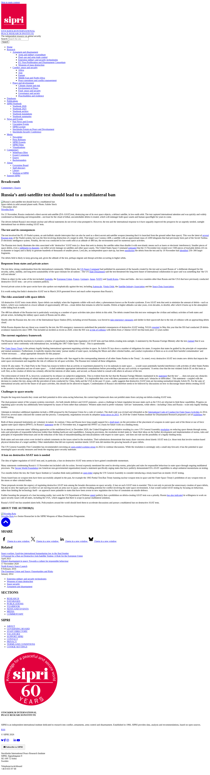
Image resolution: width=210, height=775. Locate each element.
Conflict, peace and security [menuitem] (25, 67)
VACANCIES (13, 634)
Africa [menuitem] (21, 70)
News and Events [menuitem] (15, 119)
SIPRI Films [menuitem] (18, 145)
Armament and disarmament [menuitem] (25, 52)
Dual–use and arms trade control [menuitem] (32, 57)
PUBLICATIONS (15, 603)
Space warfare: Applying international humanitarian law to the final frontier (35, 553)
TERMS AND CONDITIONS (21, 644)
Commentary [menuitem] (13, 150)
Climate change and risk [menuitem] (29, 85)
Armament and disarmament (19, 586)
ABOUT (11, 626)
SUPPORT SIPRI (15, 636)
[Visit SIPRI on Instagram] (7, 740)
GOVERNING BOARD (18, 628)
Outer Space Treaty (14, 348)
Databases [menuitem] (11, 98)
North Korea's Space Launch (14, 566)
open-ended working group (83, 447)
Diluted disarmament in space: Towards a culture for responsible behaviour (34, 561)
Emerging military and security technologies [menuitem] (38, 60)
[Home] (14, 28)
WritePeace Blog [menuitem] (20, 152)
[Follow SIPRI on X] (11, 741)
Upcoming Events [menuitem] (21, 124)
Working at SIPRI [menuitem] (21, 173)
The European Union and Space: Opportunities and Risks (27, 571)
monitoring (130, 250)
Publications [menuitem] (12, 101)
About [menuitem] (10, 163)
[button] (5, 525)
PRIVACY (12, 641)
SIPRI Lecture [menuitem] (19, 126)
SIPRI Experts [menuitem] (19, 142)
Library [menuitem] (16, 170)
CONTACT (12, 639)
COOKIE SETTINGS (17, 646)
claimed (190, 341)
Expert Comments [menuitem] (21, 155)
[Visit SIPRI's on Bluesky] (2, 740)
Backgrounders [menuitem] (19, 160)
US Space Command (89, 269)
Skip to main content (10, 2)
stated (92, 495)
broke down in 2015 (110, 414)
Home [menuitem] (9, 47)
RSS (3, 729)
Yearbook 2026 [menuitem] (19, 106)
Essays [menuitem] (16, 157)
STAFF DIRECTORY (17, 631)
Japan (92, 279)
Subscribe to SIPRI (14, 747)
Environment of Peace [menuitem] (28, 88)
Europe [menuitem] (21, 75)
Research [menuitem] (11, 49)
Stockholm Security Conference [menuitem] (27, 132)
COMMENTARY (15, 614)
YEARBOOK (13, 606)
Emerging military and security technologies (26, 579)
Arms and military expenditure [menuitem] (32, 54)
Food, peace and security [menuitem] (29, 90)
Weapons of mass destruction (20, 581)
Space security (13, 584)
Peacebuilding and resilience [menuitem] (31, 96)
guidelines (197, 414)
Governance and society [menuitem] (29, 93)
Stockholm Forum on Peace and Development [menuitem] (33, 129)
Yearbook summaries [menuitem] (22, 116)
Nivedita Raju (7, 209)
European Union (64, 279)
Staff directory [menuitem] (19, 168)
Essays (18, 188)
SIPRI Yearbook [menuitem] (14, 103)
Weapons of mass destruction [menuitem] (31, 65)
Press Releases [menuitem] (19, 139)
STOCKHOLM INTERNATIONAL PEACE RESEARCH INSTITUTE (18, 32)
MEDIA (10, 611)
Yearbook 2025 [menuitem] (19, 108)
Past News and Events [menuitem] (23, 121)
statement (163, 376)
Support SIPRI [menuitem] (13, 175)
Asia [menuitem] (20, 72)
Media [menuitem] (10, 134)
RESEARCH (13, 598)
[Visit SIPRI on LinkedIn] (15, 740)
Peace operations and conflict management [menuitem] (37, 80)
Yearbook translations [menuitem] (22, 114)
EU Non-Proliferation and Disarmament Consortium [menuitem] (41, 62)
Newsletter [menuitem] (17, 137)
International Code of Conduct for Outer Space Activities (174, 412)
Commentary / (8, 188)
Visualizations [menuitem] (19, 147)
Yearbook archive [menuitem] (20, 111)
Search (4, 39)
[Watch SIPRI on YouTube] (18, 740)
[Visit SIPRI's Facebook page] (5, 740)
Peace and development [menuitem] (23, 83)
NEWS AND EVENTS (18, 609)
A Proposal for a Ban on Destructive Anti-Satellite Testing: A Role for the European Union (42, 556)
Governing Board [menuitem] (20, 165)
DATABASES (13, 601)
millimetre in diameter (29, 248)
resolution (165, 429)
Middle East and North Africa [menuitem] (31, 78)
